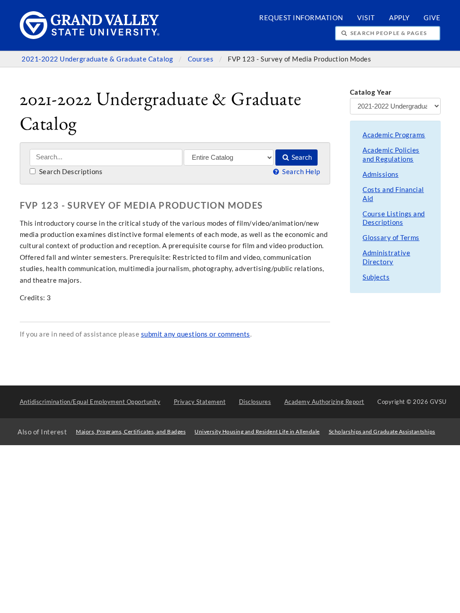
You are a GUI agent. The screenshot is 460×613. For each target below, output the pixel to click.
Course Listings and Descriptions (394, 218)
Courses (201, 59)
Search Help (300, 171)
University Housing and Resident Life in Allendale (257, 431)
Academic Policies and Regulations (391, 154)
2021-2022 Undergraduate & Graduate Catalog (98, 59)
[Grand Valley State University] (90, 36)
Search (301, 157)
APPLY (399, 18)
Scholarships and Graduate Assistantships (382, 431)
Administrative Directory (386, 257)
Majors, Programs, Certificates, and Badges (131, 431)
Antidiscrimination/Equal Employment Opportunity (90, 401)
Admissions (380, 174)
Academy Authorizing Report (324, 401)
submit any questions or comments (195, 334)
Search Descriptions (69, 171)
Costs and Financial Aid (393, 194)
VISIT (366, 18)
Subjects (376, 277)
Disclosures (255, 401)
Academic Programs (394, 135)
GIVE (432, 18)
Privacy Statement (200, 401)
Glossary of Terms (391, 237)
